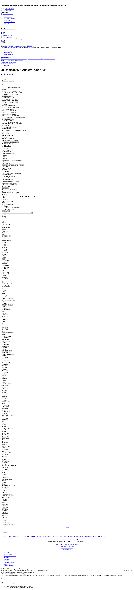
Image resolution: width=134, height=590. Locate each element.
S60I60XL (81, 536)
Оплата (6, 557)
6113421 (10, 46)
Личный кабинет (9, 22)
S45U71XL (62, 536)
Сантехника (8, 52)
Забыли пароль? (7, 35)
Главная (3, 47)
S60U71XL (101, 536)
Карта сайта (129, 570)
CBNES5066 (30, 46)
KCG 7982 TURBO (10, 536)
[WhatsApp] (1, 9)
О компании (8, 17)
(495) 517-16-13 (9, 9)
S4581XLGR (34, 536)
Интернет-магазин (10, 18)
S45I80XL (56, 536)
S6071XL (69, 536)
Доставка (7, 559)
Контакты (7, 23)
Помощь (7, 20)
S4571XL (27, 536)
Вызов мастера (9, 565)
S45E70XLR (42, 536)
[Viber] (3, 9)
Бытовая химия (9, 54)
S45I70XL (49, 536)
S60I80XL (94, 536)
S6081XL (75, 536)
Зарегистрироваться (7, 37)
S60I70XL (88, 536)
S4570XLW (20, 536)
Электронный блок (20, 46)
